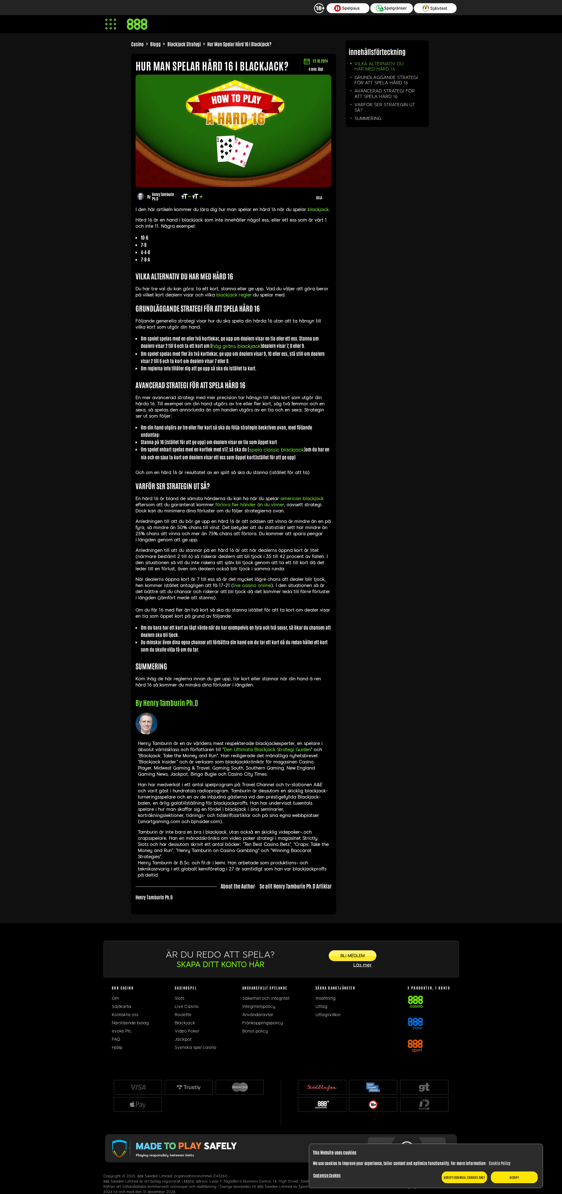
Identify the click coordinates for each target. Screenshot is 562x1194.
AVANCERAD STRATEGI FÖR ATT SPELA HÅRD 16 (384, 93)
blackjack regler (234, 295)
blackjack (318, 209)
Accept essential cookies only (464, 1177)
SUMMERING (367, 118)
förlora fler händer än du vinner (249, 504)
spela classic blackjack (276, 450)
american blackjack (302, 498)
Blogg (155, 44)
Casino (137, 44)
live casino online (252, 585)
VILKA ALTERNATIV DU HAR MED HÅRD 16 (378, 66)
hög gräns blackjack (236, 346)
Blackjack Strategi (184, 44)
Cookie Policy (499, 1163)
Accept (514, 1177)
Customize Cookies (326, 1175)
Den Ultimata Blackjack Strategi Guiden (267, 749)
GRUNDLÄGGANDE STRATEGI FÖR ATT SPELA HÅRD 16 (386, 80)
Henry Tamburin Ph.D (163, 196)
